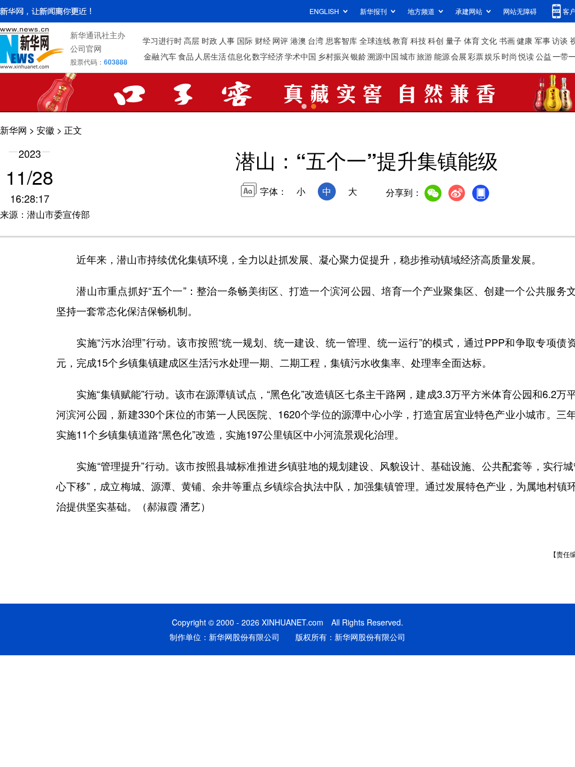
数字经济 (268, 56)
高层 (191, 40)
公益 (543, 56)
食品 (186, 56)
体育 (472, 40)
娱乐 (492, 56)
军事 (542, 40)
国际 (245, 40)
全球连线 (375, 40)
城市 (408, 56)
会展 (459, 56)
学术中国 (300, 56)
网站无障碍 (520, 11)
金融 (151, 56)
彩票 (475, 56)
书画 (507, 40)
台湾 (315, 40)
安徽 (45, 130)
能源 (442, 56)
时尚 (509, 56)
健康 (524, 40)
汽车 (168, 56)
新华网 (13, 130)
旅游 (424, 56)
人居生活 (210, 56)
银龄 (358, 56)
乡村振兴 (333, 56)
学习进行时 (162, 40)
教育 (400, 40)
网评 (280, 40)
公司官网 (86, 48)
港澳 (298, 40)
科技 (418, 40)
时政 (209, 40)
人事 (227, 40)
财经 (263, 40)
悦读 (526, 56)
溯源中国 (383, 56)
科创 (436, 40)
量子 (454, 40)
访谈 (560, 40)
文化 (489, 40)
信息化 (239, 56)
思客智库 (341, 40)
